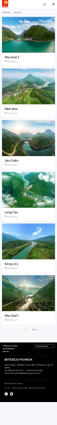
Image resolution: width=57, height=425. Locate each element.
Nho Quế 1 (12, 316)
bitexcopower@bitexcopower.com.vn (25, 373)
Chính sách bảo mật (19, 388)
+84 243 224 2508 (34, 371)
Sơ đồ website (9, 349)
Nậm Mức (11, 109)
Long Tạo (11, 212)
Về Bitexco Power (10, 346)
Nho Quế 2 (12, 57)
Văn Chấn (11, 161)
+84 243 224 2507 (16, 371)
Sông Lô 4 (11, 264)
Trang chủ (6, 12)
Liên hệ (6, 351)
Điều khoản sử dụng (37, 388)
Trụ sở (7, 388)
